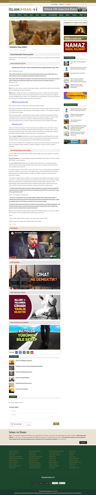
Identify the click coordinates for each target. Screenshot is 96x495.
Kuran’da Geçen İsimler (35, 451)
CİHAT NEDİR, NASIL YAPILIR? (17, 292)
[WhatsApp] (81, 4)
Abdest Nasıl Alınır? (34, 458)
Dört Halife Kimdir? (54, 453)
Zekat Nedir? (52, 458)
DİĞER (81, 15)
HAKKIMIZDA (15, 4)
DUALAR (61, 15)
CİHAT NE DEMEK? (15, 262)
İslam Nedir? (12, 454)
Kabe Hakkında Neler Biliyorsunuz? (75, 120)
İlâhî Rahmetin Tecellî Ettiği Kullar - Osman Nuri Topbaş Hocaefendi (77, 133)
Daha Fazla (83, 442)
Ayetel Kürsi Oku (33, 460)
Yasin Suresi (72, 451)
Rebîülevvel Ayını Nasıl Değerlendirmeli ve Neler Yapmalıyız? (77, 86)
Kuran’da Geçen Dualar (35, 465)
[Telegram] (85, 4)
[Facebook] (72, 4)
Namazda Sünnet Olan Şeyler (77, 73)
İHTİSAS (20, 15)
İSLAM (25, 15)
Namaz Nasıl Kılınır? (14, 451)
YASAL (24, 4)
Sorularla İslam (19, 18)
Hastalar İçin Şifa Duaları (15, 456)
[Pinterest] (83, 4)
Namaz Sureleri (13, 460)
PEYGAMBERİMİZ (53, 15)
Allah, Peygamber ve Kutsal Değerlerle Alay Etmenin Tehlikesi (25, 1)
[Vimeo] (47, 483)
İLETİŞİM (31, 4)
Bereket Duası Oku (34, 462)
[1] (40, 98)
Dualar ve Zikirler (13, 453)
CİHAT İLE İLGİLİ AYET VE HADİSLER (19, 322)
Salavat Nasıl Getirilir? (35, 464)
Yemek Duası (52, 460)
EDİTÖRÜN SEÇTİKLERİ (71, 104)
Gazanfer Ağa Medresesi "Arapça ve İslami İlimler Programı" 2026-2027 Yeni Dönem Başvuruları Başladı (78, 128)
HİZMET (67, 15)
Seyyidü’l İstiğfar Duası (75, 462)
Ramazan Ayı (52, 456)
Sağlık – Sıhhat (53, 464)
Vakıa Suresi (72, 456)
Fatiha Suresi (72, 464)
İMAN (31, 15)
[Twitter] (74, 4)
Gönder (56, 423)
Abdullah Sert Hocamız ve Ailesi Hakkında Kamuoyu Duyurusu (78, 68)
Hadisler (71, 454)
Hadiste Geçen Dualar (35, 467)
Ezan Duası (72, 465)
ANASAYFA (12, 15)
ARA (27, 4)
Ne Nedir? (71, 453)
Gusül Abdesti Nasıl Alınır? (16, 458)
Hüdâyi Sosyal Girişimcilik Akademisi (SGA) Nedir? (77, 115)
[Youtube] (79, 4)
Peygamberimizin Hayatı (35, 456)
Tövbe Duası (12, 467)
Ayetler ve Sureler (13, 462)
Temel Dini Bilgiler (54, 465)
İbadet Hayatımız (53, 462)
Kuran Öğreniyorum (74, 467)
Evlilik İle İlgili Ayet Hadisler (56, 451)
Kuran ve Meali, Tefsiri (15, 465)
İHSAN (37, 15)
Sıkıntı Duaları (32, 453)
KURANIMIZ (43, 15)
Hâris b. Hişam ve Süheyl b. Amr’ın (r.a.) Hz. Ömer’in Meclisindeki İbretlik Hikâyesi (78, 80)
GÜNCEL (74, 15)
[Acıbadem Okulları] (75, 142)
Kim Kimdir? (52, 467)
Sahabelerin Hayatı (74, 458)
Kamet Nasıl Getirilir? (54, 454)
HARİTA (20, 4)
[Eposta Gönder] (31, 352)
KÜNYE (10, 4)
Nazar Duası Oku (73, 460)
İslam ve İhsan (12, 224)
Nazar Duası (32, 454)
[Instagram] (76, 4)
